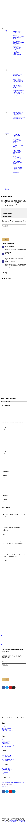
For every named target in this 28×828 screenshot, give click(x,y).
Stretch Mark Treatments (18, 164)
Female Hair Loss (16, 75)
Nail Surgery (15, 51)
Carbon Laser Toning (17, 114)
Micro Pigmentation (17, 95)
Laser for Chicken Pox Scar (19, 117)
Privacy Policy (21, 820)
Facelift (14, 163)
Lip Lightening (16, 138)
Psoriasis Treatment (17, 37)
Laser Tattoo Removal (17, 113)
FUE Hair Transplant (17, 89)
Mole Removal (16, 46)
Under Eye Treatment (17, 136)
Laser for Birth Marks (17, 118)
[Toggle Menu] (2, 28)
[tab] (14, 210)
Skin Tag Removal (17, 43)
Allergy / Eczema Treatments (19, 36)
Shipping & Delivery (13, 821)
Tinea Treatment (16, 41)
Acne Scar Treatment (17, 32)
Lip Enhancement (16, 139)
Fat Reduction (16, 172)
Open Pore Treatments (17, 147)
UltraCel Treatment (17, 157)
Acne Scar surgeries (17, 47)
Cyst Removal (16, 49)
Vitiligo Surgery (16, 52)
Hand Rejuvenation (17, 170)
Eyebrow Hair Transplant (18, 93)
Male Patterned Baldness (18, 74)
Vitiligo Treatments (17, 40)
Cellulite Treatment (17, 169)
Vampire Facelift (16, 156)
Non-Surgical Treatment (18, 80)
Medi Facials (15, 141)
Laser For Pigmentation (18, 112)
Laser (6, 111)
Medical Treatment (17, 79)
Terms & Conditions (12, 820)
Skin (6, 30)
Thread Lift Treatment (17, 155)
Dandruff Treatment (17, 85)
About (6, 188)
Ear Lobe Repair (16, 48)
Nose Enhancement (17, 140)
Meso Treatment (16, 84)
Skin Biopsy (15, 38)
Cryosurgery (15, 53)
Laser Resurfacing (17, 158)
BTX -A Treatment (17, 151)
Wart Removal (16, 44)
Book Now (7, 189)
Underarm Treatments (17, 167)
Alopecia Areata (16, 76)
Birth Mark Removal (17, 168)
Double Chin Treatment (18, 144)
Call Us (3, 644)
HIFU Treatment (16, 153)
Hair (6, 71)
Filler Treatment (16, 152)
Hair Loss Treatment (17, 86)
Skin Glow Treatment (17, 142)
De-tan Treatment (16, 166)
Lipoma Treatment (17, 54)
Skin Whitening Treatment (18, 162)
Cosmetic (7, 133)
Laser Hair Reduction (17, 115)
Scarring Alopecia (16, 78)
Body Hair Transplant (17, 92)
